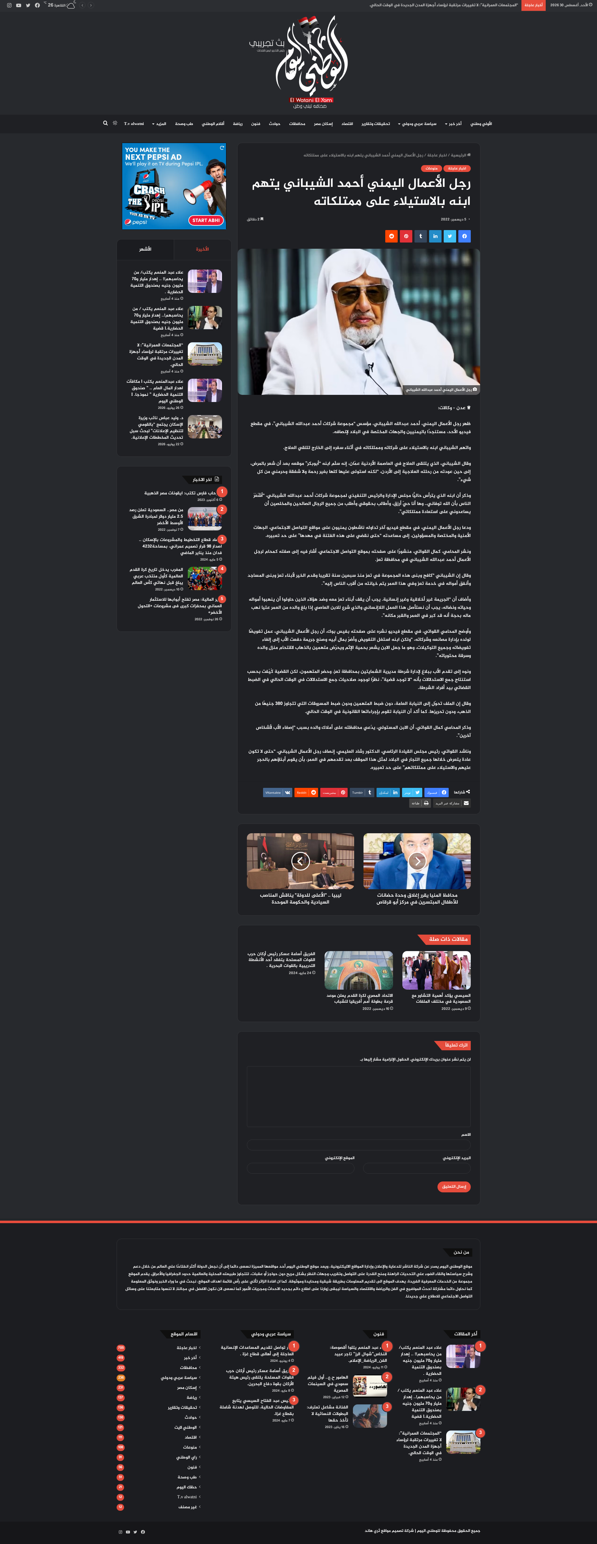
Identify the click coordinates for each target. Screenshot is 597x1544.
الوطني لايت (185, 1427)
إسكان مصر (323, 124)
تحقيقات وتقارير (376, 124)
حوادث (274, 124)
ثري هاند (372, 1531)
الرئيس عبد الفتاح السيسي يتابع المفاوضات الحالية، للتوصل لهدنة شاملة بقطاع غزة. (257, 1407)
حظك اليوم (187, 1487)
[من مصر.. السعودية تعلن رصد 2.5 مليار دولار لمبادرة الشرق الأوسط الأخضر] (205, 518)
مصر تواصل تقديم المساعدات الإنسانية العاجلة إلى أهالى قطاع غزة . (257, 1351)
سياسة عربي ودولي (419, 124)
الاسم (466, 1134)
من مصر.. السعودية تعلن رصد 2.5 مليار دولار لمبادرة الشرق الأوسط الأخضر (156, 516)
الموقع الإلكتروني (339, 1158)
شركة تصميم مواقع (397, 1531)
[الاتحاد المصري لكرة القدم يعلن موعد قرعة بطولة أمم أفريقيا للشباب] (359, 970)
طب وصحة (184, 124)
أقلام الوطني (213, 124)
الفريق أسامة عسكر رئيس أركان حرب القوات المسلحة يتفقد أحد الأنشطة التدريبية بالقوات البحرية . (281, 959)
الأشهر (145, 249)
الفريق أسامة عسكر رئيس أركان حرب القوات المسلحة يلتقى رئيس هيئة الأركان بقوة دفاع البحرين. (260, 1377)
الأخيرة (202, 249)
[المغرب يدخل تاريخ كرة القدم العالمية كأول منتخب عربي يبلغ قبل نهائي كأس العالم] (205, 578)
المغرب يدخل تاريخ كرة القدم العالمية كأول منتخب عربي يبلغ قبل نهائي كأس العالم (156, 576)
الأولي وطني (481, 124)
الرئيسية (459, 155)
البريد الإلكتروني (457, 1158)
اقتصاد (347, 124)
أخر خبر (455, 124)
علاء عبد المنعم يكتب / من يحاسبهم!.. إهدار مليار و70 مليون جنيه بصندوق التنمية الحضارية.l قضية (156, 318)
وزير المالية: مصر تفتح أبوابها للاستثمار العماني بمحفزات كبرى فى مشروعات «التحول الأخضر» (180, 606)
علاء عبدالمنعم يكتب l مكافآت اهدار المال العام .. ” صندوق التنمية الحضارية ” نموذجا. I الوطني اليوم (155, 391)
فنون (255, 124)
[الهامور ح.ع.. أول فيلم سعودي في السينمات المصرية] (370, 1386)
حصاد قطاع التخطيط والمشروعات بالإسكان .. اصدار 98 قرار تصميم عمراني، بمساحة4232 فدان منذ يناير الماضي (180, 546)
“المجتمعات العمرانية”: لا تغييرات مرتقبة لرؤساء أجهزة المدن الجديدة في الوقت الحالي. (156, 355)
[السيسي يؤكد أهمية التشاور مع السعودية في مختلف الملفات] (436, 970)
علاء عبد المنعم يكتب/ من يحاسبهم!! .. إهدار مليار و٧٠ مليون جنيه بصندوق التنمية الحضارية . (156, 282)
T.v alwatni (134, 124)
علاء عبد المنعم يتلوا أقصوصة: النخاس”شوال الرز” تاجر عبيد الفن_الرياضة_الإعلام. (358, 1354)
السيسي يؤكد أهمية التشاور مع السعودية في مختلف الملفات (441, 998)
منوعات (431, 168)
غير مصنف (187, 1507)
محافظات (297, 124)
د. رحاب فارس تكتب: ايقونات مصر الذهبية (183, 493)
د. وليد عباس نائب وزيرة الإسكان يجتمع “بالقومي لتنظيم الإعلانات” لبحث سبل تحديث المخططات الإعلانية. (427, 5)
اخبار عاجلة (437, 155)
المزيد (161, 124)
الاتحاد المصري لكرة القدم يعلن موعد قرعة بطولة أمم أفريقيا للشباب (359, 998)
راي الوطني (186, 1457)
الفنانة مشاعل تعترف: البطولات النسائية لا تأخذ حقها (327, 1414)
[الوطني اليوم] (298, 62)
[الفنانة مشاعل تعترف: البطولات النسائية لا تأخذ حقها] (370, 1416)
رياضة (238, 124)
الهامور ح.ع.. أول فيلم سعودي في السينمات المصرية (328, 1384)
